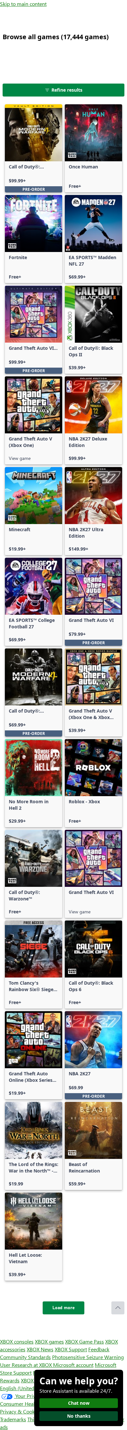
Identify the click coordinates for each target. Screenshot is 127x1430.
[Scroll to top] (117, 1307)
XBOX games (49, 1341)
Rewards (10, 1380)
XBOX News (40, 1349)
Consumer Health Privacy (28, 1403)
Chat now (79, 1403)
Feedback (98, 1349)
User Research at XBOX (26, 1364)
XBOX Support (71, 1349)
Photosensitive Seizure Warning (88, 1357)
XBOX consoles (17, 1341)
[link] (33, 148)
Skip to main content (23, 3)
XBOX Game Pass (84, 1341)
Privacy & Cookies (20, 1411)
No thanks (79, 1416)
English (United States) (25, 1388)
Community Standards (25, 1357)
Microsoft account (73, 1364)
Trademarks (13, 1419)
